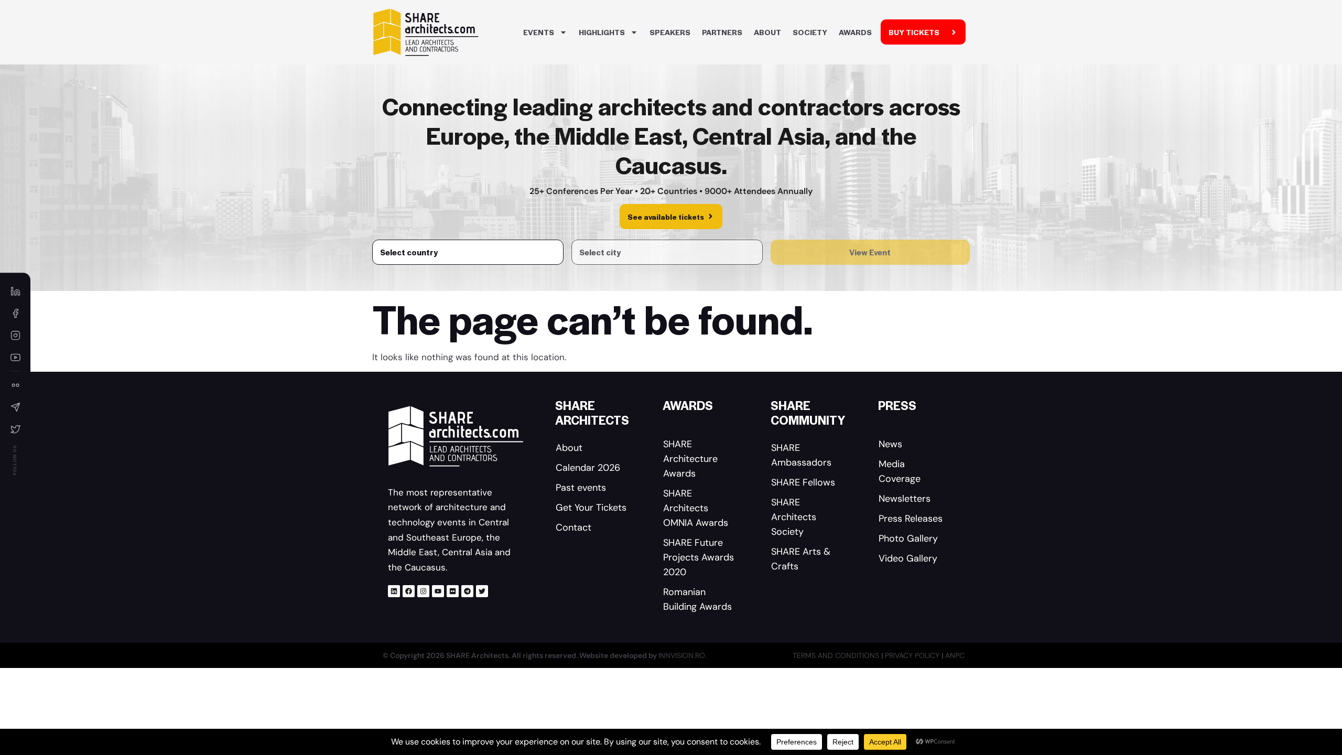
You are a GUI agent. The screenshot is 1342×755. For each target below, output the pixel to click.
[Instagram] (423, 591)
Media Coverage (900, 471)
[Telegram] (467, 591)
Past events (581, 487)
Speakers (670, 32)
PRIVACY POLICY (913, 655)
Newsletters (904, 498)
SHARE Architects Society (793, 517)
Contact (573, 527)
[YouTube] (15, 357)
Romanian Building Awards (697, 599)
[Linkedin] (394, 591)
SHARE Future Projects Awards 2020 (698, 557)
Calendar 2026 (588, 467)
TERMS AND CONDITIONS (837, 655)
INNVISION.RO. (682, 655)
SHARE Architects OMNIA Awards (695, 508)
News (890, 444)
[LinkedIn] (15, 291)
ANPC (955, 655)
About (767, 32)
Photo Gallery (908, 538)
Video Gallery (908, 558)
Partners (722, 32)
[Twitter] (482, 591)
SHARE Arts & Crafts (800, 559)
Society (810, 32)
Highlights (602, 32)
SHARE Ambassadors (801, 455)
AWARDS (855, 32)
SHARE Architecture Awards (690, 459)
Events (538, 32)
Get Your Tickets (591, 507)
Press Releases (911, 518)
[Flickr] (453, 591)
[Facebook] (409, 591)
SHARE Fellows (803, 482)
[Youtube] (438, 591)
